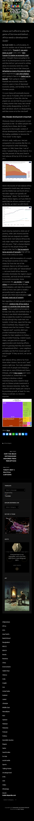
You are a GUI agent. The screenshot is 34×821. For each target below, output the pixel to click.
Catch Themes (20, 809)
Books (4, 654)
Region (9, 443)
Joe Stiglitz (18, 282)
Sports (4, 764)
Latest (4, 699)
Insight (4, 683)
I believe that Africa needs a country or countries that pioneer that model (15, 306)
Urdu (3, 776)
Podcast (4, 732)
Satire (4, 748)
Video (4, 785)
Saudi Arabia (6, 752)
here (8, 430)
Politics (4, 736)
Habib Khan (6, 671)
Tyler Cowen (17, 373)
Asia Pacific (5, 634)
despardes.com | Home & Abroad (21, 807)
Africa (5, 443)
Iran (3, 687)
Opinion (4, 719)
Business (5, 658)
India (3, 679)
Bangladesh (6, 642)
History (4, 675)
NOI (3, 715)
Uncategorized (7, 772)
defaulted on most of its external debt (16, 71)
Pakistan (5, 724)
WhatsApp (5, 789)
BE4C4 (4, 650)
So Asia (4, 756)
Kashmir (5, 695)
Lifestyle (5, 703)
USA (3, 781)
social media (6, 760)
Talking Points (6, 768)
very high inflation (22, 74)
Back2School (6, 638)
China (4, 662)
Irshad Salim (6, 691)
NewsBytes (6, 711)
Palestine (5, 728)
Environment (6, 666)
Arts (3, 630)
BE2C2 (4, 646)
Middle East (6, 707)
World (4, 793)
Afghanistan (6, 622)
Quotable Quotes (7, 740)
